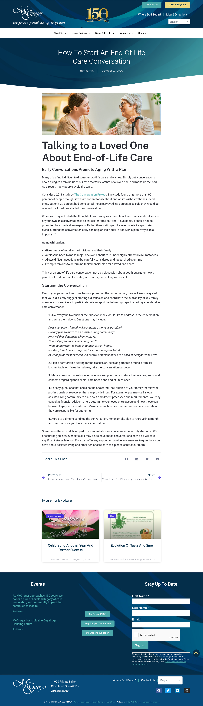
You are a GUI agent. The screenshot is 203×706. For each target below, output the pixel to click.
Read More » (18, 611)
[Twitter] (168, 690)
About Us (58, 33)
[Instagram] (187, 690)
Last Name (140, 607)
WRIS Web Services (133, 702)
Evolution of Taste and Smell (132, 546)
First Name (140, 596)
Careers (142, 33)
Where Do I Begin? (149, 14)
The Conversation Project (90, 194)
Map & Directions (177, 14)
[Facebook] (159, 690)
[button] (126, 459)
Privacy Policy (79, 702)
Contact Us (148, 680)
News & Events (103, 33)
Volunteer (125, 33)
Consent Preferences (151, 702)
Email (136, 619)
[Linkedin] (177, 690)
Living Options (79, 33)
